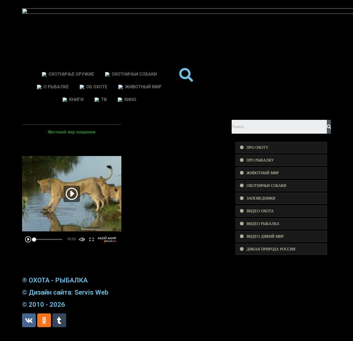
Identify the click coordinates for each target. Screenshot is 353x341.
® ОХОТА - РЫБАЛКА (55, 280)
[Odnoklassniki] (44, 320)
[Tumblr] (59, 320)
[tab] (281, 147)
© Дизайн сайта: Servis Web (65, 292)
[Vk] (29, 320)
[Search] (329, 127)
